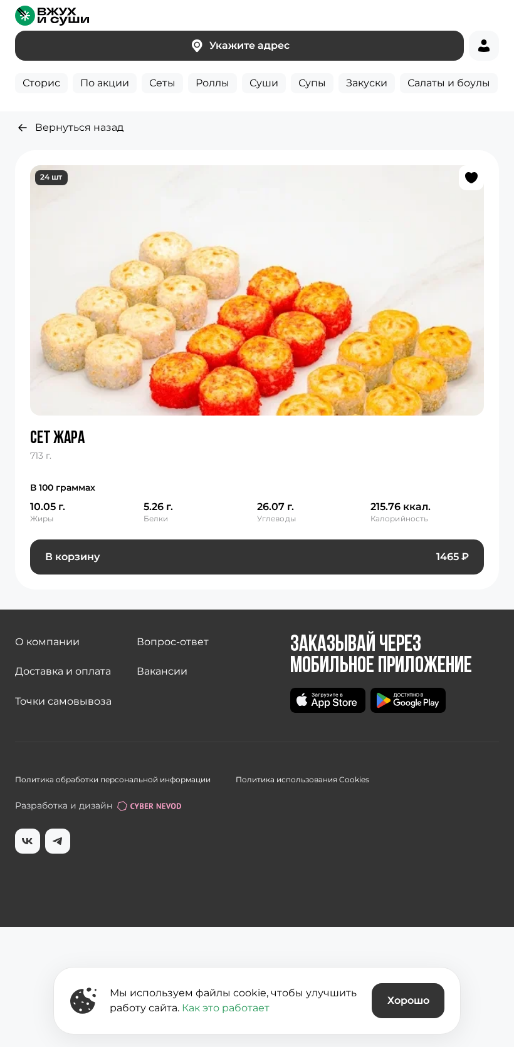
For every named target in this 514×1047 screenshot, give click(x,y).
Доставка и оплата (63, 671)
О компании (47, 642)
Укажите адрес (249, 45)
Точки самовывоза (63, 701)
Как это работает (226, 1008)
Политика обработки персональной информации (113, 779)
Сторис (41, 83)
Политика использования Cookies (302, 779)
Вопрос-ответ (173, 642)
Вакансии (162, 671)
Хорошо (408, 1000)
